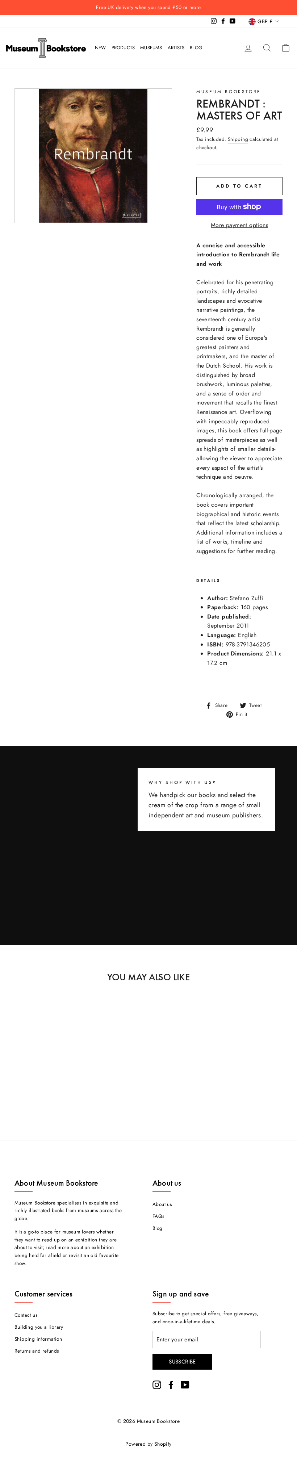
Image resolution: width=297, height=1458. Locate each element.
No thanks (149, 759)
